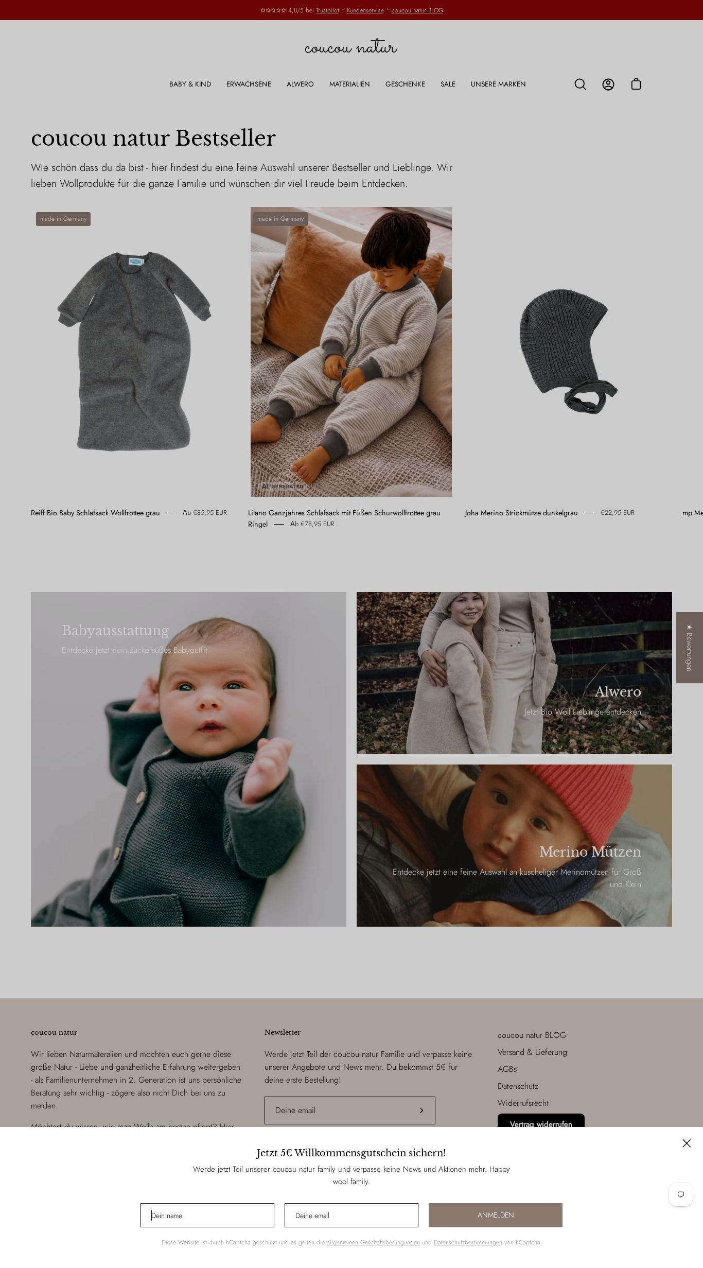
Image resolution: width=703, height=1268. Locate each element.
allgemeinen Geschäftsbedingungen (373, 1242)
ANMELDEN (496, 1215)
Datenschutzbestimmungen (468, 1242)
